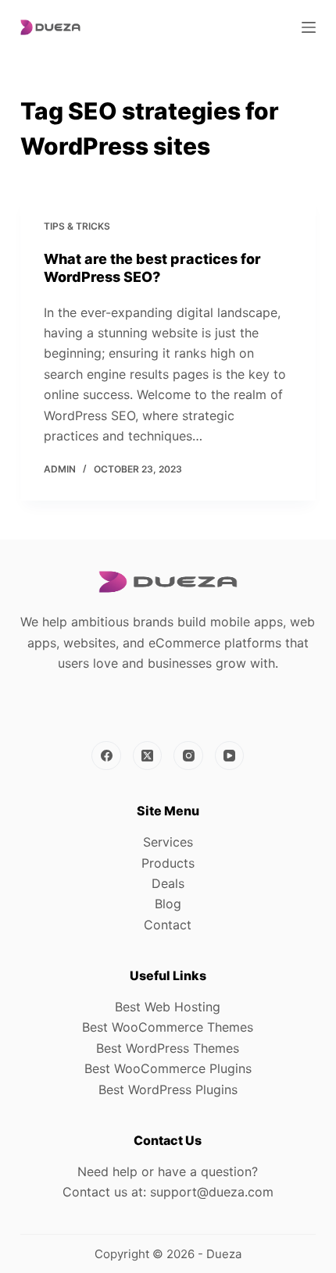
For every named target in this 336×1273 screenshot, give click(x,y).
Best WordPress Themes (167, 1048)
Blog (168, 903)
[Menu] (309, 27)
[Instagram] (188, 756)
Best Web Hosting (167, 1006)
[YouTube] (230, 756)
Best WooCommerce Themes (167, 1027)
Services (168, 842)
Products (168, 863)
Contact (167, 924)
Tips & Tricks (77, 226)
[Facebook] (106, 756)
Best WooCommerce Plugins (168, 1068)
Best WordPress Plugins (168, 1089)
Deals (168, 883)
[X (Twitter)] (148, 756)
